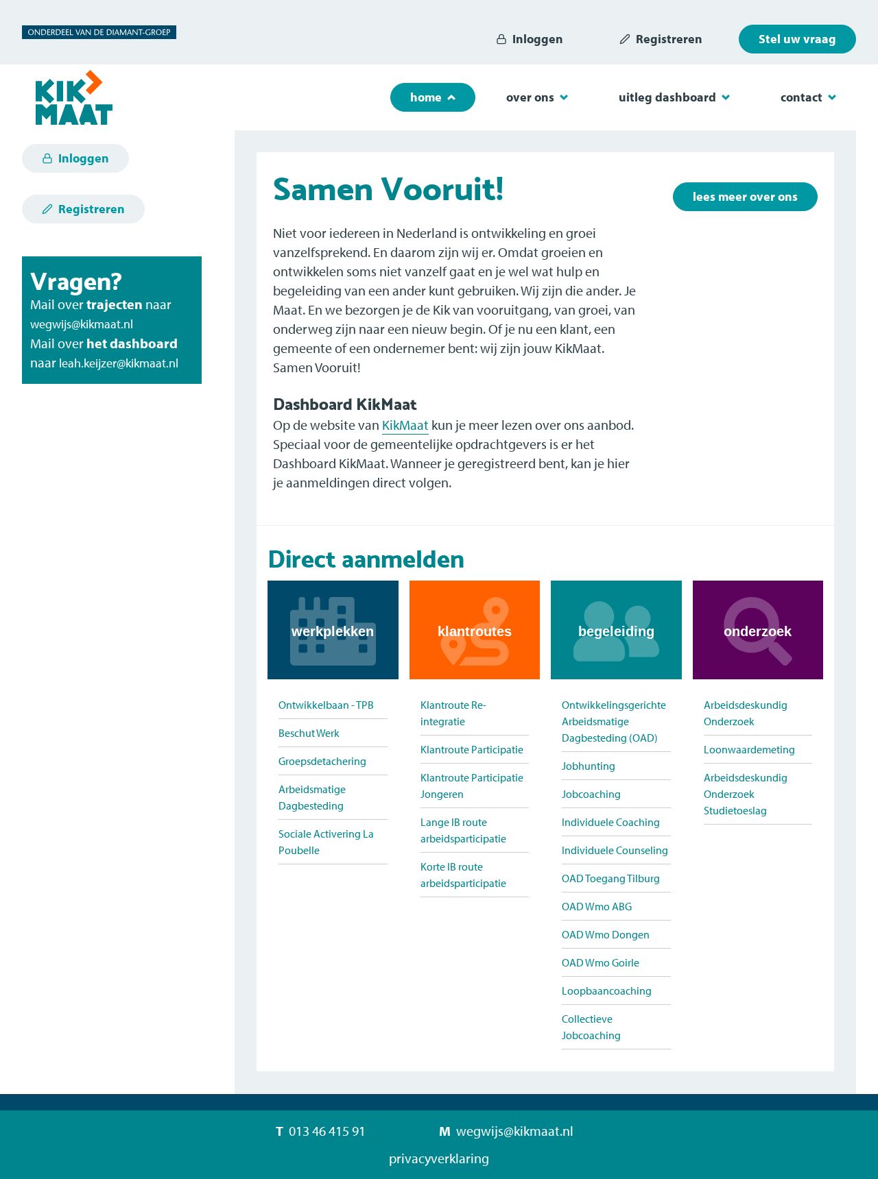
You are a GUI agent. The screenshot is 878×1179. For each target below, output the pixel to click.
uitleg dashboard (667, 97)
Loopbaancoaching (607, 990)
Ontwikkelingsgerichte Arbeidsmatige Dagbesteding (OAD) (614, 721)
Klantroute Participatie (471, 749)
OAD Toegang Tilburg (611, 878)
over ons (530, 97)
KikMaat (405, 424)
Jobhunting (588, 766)
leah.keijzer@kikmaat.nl (118, 363)
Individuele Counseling (615, 850)
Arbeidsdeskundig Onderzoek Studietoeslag (745, 793)
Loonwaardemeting (749, 749)
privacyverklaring (439, 1158)
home (426, 97)
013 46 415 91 (327, 1130)
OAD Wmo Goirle (600, 962)
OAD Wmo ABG (597, 906)
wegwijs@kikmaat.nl (81, 324)
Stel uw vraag (797, 39)
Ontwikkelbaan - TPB (326, 705)
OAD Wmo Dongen (606, 934)
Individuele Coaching (611, 822)
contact (801, 97)
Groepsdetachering (322, 761)
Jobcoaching (591, 794)
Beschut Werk (309, 733)
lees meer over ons (745, 196)
